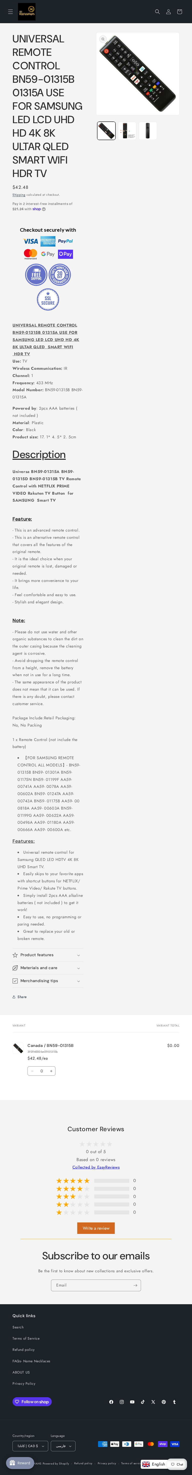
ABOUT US (21, 1372)
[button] (10, 11)
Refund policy (23, 1349)
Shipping (19, 194)
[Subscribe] (135, 1285)
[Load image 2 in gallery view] (127, 131)
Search (18, 1327)
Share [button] (22, 996)
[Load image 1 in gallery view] (106, 131)
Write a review (96, 1228)
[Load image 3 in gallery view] (148, 131)
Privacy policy (107, 1463)
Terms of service (132, 1463)
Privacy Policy (23, 1383)
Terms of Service (26, 1338)
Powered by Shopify (56, 1464)
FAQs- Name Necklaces (31, 1361)
